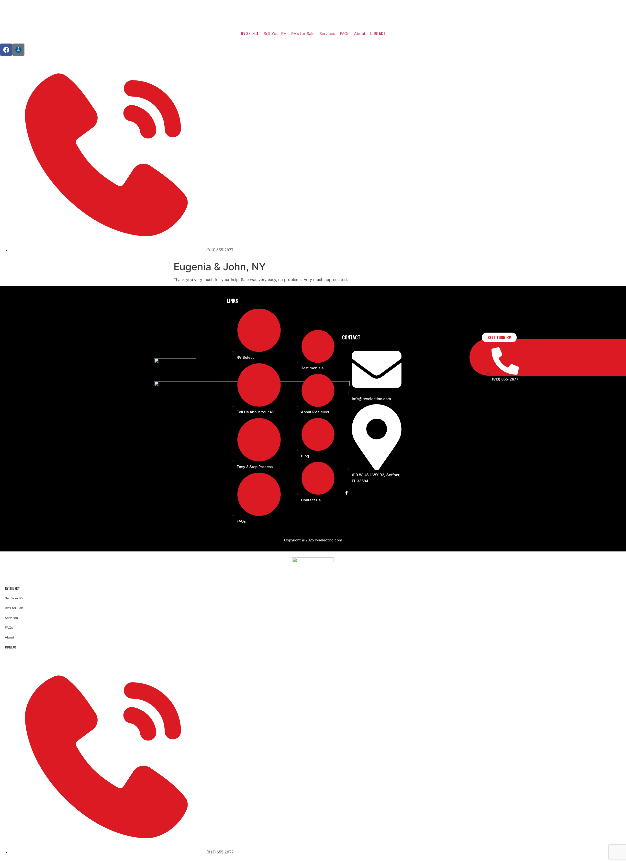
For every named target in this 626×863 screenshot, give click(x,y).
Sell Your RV (275, 33)
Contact (377, 33)
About (359, 33)
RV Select (250, 33)
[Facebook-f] (346, 493)
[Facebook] (6, 50)
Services (327, 33)
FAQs (344, 33)
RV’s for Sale (302, 33)
